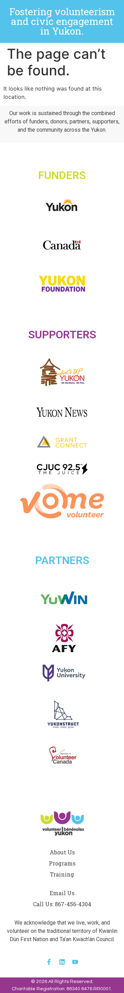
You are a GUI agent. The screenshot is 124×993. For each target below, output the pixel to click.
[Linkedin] (62, 962)
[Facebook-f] (49, 962)
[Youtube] (75, 962)
